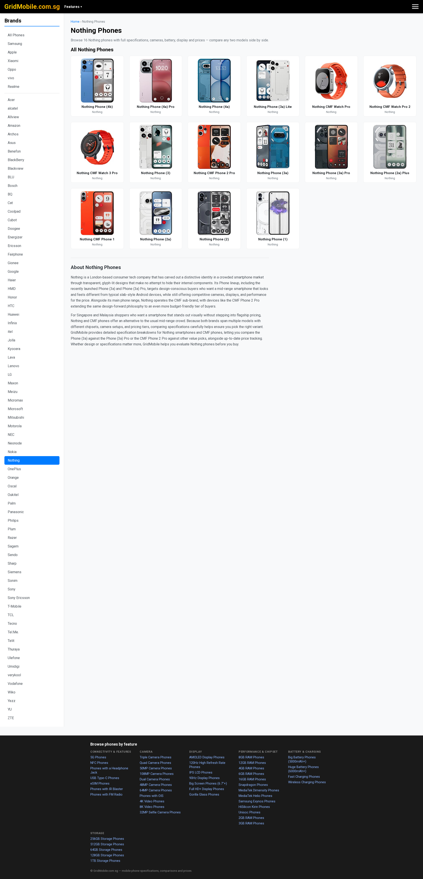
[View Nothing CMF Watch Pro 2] (390, 81)
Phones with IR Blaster (106, 789)
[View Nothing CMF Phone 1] (97, 213)
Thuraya (14, 649)
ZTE (11, 718)
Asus (12, 143)
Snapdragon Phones (253, 785)
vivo (11, 78)
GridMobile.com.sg (32, 6)
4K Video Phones (152, 801)
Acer (11, 100)
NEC (11, 435)
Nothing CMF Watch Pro (331, 107)
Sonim (12, 581)
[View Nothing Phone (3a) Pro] (331, 147)
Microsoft (15, 409)
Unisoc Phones (249, 812)
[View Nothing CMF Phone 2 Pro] (214, 147)
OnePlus (14, 469)
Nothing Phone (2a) (155, 239)
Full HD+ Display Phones (206, 789)
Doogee (14, 229)
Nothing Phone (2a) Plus (389, 173)
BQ (10, 194)
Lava (11, 357)
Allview (13, 117)
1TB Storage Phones (105, 861)
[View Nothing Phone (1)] (273, 213)
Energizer (15, 237)
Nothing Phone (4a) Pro (155, 107)
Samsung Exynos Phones (257, 801)
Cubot (12, 220)
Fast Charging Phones (304, 777)
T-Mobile (14, 606)
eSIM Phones (99, 783)
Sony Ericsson (19, 598)
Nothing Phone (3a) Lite (273, 107)
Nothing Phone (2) (214, 239)
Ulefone (14, 658)
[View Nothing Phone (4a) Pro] (156, 81)
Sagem (13, 546)
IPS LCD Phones (200, 772)
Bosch (12, 186)
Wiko (11, 692)
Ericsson (14, 246)
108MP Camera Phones (157, 774)
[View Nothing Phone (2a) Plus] (390, 147)
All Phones (16, 35)
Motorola (15, 426)
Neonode (15, 443)
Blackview (15, 168)
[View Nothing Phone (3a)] (273, 147)
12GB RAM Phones (252, 763)
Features (73, 7)
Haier (12, 280)
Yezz (11, 701)
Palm (12, 503)
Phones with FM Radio (106, 794)
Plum (12, 529)
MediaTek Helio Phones (255, 796)
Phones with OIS (151, 796)
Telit (11, 641)
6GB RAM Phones (251, 774)
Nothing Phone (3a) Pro (331, 173)
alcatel (13, 108)
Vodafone (15, 684)
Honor (12, 297)
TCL (11, 615)
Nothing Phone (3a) (272, 173)
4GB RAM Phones (251, 768)
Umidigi (13, 666)
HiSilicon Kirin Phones (254, 807)
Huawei (13, 314)
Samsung (15, 44)
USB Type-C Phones (104, 778)
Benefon (14, 151)
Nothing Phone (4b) (97, 107)
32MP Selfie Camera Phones (160, 812)
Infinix (12, 323)
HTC (11, 306)
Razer (12, 538)
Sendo (13, 555)
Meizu (12, 392)
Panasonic (16, 512)
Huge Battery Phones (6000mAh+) (303, 769)
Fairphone (15, 254)
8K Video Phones (152, 807)
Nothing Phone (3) (155, 173)
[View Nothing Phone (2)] (214, 213)
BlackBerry (16, 160)
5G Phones (98, 757)
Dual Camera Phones (155, 779)
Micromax (15, 400)
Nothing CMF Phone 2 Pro (214, 173)
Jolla (11, 340)
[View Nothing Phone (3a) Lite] (273, 81)
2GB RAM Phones (251, 818)
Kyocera (14, 349)
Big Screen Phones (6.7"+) (208, 783)
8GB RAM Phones (251, 757)
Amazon (14, 125)
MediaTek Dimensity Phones (259, 790)
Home (75, 22)
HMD (12, 289)
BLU (11, 177)
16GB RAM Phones (252, 779)
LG (10, 374)
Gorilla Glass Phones (204, 794)
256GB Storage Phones (107, 839)
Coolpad (14, 211)
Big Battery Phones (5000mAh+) (302, 759)
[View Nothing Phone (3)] (156, 147)
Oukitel (13, 495)
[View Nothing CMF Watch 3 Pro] (97, 147)
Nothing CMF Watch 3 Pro (97, 173)
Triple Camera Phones (155, 757)
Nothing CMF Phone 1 (97, 239)
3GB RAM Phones (251, 823)
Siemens (14, 572)
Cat (10, 203)
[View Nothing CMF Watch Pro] (331, 81)
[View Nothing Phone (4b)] (97, 81)
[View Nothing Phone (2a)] (156, 213)
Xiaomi (13, 61)
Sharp (12, 563)
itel (10, 332)
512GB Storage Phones (107, 844)
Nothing (14, 460)
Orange (13, 477)
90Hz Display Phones (204, 778)
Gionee (13, 263)
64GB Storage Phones (106, 850)
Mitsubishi (16, 417)
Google (13, 271)
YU (10, 709)
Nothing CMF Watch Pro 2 (389, 107)
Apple (12, 52)
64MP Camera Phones (156, 790)
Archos (13, 134)
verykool (14, 675)
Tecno (12, 623)
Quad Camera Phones (155, 763)
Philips (13, 520)
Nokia (12, 452)
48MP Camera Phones (156, 785)
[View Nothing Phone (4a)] (214, 81)
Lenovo (13, 366)
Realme (13, 87)
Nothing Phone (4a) (214, 107)
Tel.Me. (13, 632)
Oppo (12, 69)
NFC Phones (99, 763)
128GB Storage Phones (107, 855)
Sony (11, 589)
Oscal (12, 486)
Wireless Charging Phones (307, 782)
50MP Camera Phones (156, 768)
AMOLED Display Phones (206, 757)
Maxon (13, 383)
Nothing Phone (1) (273, 239)
